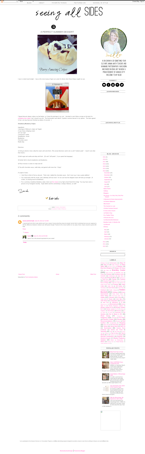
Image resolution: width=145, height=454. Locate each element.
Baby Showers (115, 264)
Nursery (119, 310)
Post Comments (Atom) (31, 277)
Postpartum (119, 316)
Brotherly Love (119, 272)
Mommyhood (114, 304)
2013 (104, 171)
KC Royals (109, 299)
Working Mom (110, 341)
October (106, 177)
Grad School (111, 287)
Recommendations (106, 321)
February (106, 236)
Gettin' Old (110, 286)
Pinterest (64, 208)
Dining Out (109, 277)
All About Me (104, 263)
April (105, 232)
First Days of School (119, 281)
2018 (104, 159)
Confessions (112, 276)
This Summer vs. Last (109, 206)
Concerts (103, 276)
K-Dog (119, 297)
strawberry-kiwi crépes (24, 118)
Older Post (93, 274)
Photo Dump (105, 316)
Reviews (118, 321)
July (105, 184)
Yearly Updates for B (105, 343)
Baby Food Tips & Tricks (116, 352)
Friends (115, 284)
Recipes (57, 207)
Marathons (122, 300)
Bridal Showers (109, 272)
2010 (104, 246)
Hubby (103, 297)
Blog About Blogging (106, 268)
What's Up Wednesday (117, 340)
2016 (104, 164)
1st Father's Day (108, 213)
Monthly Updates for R (112, 309)
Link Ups (119, 299)
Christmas (108, 274)
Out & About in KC (115, 314)
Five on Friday (104, 282)
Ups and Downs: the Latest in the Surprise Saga (117, 386)
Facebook (54, 208)
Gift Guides (119, 286)
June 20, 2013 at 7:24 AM (42, 221)
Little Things (104, 300)
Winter (102, 341)
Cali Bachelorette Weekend (111, 220)
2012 (104, 241)
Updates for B (113, 334)
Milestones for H (104, 304)
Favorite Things (108, 281)
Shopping (122, 323)
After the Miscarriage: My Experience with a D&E (116, 398)
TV (107, 334)
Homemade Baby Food (117, 295)
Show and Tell (107, 324)
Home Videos (104, 295)
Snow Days (115, 324)
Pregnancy (104, 317)
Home (57, 274)
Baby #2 (122, 263)
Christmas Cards (118, 274)
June (105, 186)
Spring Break (114, 326)
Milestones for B (117, 302)
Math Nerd (106, 302)
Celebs (102, 274)
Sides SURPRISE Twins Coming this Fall (116, 362)
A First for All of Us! (108, 217)
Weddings (120, 336)
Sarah (29, 236)
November (107, 175)
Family (114, 279)
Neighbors (103, 310)
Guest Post (120, 287)
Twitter (59, 208)
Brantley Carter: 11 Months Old (112, 222)
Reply (24, 229)
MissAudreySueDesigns (66, 451)
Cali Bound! (107, 224)
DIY (115, 277)
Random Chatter (108, 319)
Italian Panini (107, 188)
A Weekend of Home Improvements (113, 199)
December (107, 173)
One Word (110, 312)
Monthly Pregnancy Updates (116, 305)
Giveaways (103, 287)
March (106, 234)
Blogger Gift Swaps (120, 268)
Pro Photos (122, 317)
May (105, 229)
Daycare (103, 277)
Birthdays (120, 266)
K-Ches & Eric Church (109, 210)
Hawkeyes (103, 290)
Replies (26, 232)
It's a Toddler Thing (109, 215)
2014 (104, 168)
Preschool (114, 317)
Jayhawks (111, 297)
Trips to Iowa (114, 333)
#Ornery (106, 226)
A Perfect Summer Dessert (111, 208)
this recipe (55, 182)
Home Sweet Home (117, 294)
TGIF (111, 331)
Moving (122, 309)
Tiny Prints (117, 331)
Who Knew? (107, 203)
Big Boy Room (111, 266)
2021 (104, 157)
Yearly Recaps (119, 341)
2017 (104, 161)
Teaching (103, 331)
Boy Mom (106, 270)
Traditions (106, 333)
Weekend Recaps (105, 338)
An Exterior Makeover (109, 201)
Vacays (121, 334)
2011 (104, 244)
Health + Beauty (113, 290)
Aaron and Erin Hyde (28, 221)
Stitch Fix (122, 326)
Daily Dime (120, 276)
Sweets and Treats (117, 329)
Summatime (62, 207)
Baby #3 (106, 264)
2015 (104, 166)
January (106, 239)
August (106, 182)
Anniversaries (113, 263)
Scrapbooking (113, 322)
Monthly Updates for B (107, 307)
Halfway (106, 191)
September (107, 179)
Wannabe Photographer (107, 336)
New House (111, 310)
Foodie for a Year (115, 282)
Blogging (106, 193)
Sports (123, 324)
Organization (118, 312)
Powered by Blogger (79, 451)
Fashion (122, 279)
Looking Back (113, 300)
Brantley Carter (118, 270)
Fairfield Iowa (122, 277)
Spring (105, 326)
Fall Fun (105, 279)
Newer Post (21, 274)
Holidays (115, 292)
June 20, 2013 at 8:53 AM (40, 236)
